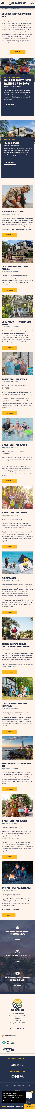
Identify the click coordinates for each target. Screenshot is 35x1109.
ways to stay (10, 1106)
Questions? (17, 1018)
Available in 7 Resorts (10, 768)
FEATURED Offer (9, 77)
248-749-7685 (17, 1021)
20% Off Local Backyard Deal (16, 888)
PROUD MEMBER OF (17, 1071)
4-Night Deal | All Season (14, 379)
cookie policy (15, 1097)
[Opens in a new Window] (17, 1064)
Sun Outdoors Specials (10, 9)
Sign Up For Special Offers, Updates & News (17, 933)
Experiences (19, 1106)
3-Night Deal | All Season (14, 821)
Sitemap (17, 1090)
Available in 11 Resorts (10, 382)
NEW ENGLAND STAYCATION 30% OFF (16, 765)
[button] (17, 52)
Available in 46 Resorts (10, 649)
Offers (4, 1106)
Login (32, 3)
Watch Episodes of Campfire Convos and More (17, 979)
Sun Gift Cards (9, 578)
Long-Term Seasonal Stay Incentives (14, 705)
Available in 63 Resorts (12, 145)
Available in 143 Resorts (10, 214)
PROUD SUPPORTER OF (17, 1059)
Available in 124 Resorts (10, 580)
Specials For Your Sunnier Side (16, 15)
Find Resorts (29, 1106)
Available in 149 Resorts (12, 86)
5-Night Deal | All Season (14, 445)
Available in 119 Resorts (10, 271)
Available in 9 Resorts (10, 823)
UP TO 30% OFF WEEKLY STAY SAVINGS (15, 268)
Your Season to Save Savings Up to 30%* (17, 82)
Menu (2, 3)
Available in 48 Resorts (10, 327)
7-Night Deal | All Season (14, 513)
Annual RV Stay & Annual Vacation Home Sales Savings (16, 645)
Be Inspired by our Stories (17, 956)
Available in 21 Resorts (10, 708)
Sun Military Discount (13, 212)
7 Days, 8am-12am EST (17, 1023)
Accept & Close (8, 1100)
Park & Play (11, 142)
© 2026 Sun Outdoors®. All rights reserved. (17, 1086)
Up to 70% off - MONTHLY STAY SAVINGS (16, 323)
